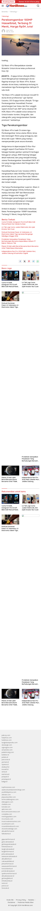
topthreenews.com (8, 787)
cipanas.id (5, 764)
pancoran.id (6, 759)
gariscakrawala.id (8, 842)
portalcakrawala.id (8, 871)
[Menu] (3, 6)
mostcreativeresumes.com (11, 821)
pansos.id (5, 886)
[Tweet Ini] (24, 261)
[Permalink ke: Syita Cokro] (3, 31)
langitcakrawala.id (8, 849)
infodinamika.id (7, 881)
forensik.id (5, 888)
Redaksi (31, 900)
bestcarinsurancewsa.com (11, 812)
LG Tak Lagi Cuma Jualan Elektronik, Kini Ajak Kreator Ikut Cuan (18, 228)
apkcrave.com (6, 809)
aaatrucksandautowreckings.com (13, 790)
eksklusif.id (5, 767)
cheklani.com (6, 804)
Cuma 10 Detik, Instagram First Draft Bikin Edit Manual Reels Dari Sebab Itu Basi (18, 223)
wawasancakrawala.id (9, 856)
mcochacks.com (7, 819)
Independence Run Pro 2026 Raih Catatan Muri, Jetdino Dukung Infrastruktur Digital (19, 252)
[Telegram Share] (33, 261)
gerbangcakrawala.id (9, 844)
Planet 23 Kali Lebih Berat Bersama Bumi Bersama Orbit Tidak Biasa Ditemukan (20, 247)
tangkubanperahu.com (9, 742)
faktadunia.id (6, 834)
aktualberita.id (6, 859)
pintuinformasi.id (7, 864)
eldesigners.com (7, 802)
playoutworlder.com (9, 797)
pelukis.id (5, 757)
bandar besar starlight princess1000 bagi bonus (18, 723)
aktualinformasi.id (8, 831)
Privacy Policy (21, 900)
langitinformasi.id (8, 851)
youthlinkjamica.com (9, 792)
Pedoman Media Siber (26, 902)
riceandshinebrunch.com (10, 826)
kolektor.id (5, 755)
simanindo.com (7, 750)
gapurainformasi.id (8, 839)
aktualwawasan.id (8, 876)
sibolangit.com (7, 745)
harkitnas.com (7, 740)
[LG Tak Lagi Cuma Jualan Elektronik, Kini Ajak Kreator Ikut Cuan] (30, 275)
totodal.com (6, 807)
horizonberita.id (7, 869)
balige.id (4, 781)
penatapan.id (6, 779)
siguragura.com (7, 747)
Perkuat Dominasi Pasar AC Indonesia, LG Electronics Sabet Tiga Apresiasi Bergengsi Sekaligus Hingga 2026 (17, 234)
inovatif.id (5, 769)
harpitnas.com (7, 738)
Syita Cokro (9, 30)
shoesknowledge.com (9, 829)
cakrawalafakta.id (8, 861)
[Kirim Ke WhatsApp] (37, 261)
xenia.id (4, 772)
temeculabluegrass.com (10, 799)
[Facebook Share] (20, 261)
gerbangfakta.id (7, 878)
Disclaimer (11, 902)
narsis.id (4, 883)
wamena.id (5, 774)
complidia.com (7, 814)
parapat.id (5, 777)
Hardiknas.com (27, 905)
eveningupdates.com (9, 816)
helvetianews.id (7, 847)
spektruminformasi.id (9, 873)
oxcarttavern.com (8, 824)
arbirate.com (6, 795)
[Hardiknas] (16, 6)
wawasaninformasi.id (9, 866)
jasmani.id (5, 762)
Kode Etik (10, 900)
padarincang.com (8, 752)
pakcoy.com (6, 735)
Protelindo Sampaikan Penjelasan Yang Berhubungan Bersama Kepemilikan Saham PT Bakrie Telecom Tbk (19, 241)
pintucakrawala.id (8, 854)
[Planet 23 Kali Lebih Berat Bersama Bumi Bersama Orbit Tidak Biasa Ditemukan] (10, 470)
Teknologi (5, 16)
